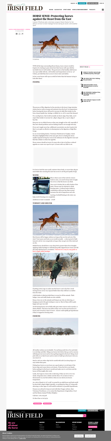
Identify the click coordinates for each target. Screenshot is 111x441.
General (28, 29)
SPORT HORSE (67, 9)
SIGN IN (102, 3)
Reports (74, 429)
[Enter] (84, 415)
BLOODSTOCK (58, 9)
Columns (41, 429)
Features (41, 427)
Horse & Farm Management (16, 29)
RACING (51, 9)
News (41, 425)
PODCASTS (92, 9)
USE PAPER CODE (93, 3)
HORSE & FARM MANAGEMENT (80, 9)
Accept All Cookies (90, 435)
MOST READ (84, 67)
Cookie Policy (22, 438)
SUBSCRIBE (82, 3)
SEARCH (73, 3)
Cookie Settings (79, 435)
